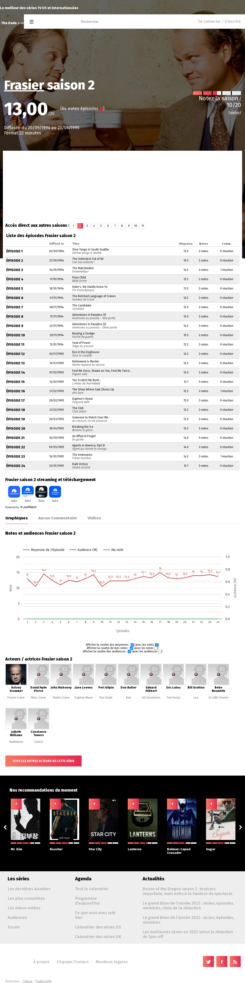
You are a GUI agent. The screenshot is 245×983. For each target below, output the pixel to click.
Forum (14, 927)
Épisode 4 (14, 279)
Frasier (24, 85)
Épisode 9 (14, 326)
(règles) (234, 113)
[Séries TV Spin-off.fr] (51, 21)
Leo (196, 697)
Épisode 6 (14, 298)
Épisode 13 (15, 363)
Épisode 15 (15, 382)
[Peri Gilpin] (106, 684)
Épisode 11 (15, 345)
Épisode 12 (15, 354)
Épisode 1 (14, 251)
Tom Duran (173, 697)
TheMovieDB (43, 981)
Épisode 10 (15, 335)
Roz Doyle (106, 697)
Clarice (38, 742)
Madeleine (16, 742)
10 (135, 226)
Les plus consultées (26, 898)
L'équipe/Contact (73, 961)
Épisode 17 (15, 401)
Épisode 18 (15, 410)
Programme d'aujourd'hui (87, 900)
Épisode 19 (15, 419)
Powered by (12, 507)
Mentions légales (112, 961)
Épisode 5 (14, 289)
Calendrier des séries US (98, 927)
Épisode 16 (15, 391)
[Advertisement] (122, 186)
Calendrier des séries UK (98, 936)
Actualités (153, 879)
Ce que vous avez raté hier (95, 915)
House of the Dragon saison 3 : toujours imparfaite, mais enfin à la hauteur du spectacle (188, 891)
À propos (41, 961)
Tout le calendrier (92, 888)
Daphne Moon (83, 697)
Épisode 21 (15, 438)
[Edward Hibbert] (151, 684)
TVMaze (27, 981)
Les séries (18, 879)
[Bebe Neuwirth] (218, 684)
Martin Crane (61, 697)
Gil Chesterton (151, 697)
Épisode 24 (15, 466)
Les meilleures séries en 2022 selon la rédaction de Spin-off (188, 934)
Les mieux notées (24, 907)
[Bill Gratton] (196, 684)
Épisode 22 (15, 447)
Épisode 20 (15, 429)
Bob (128, 697)
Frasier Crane (16, 697)
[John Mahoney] (61, 684)
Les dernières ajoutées (29, 888)
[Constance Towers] (38, 728)
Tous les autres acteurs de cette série (43, 761)
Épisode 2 (14, 261)
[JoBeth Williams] (16, 728)
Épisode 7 (14, 307)
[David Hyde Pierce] (38, 684)
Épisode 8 (14, 317)
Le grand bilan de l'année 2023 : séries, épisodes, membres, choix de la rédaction (188, 905)
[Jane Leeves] (83, 684)
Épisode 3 (14, 270)
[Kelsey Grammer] (16, 684)
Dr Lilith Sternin (218, 697)
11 (142, 226)
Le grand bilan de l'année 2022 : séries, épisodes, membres (188, 920)
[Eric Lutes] (173, 684)
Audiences (17, 917)
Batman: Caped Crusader (178, 851)
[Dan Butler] (128, 684)
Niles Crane (38, 697)
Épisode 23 (15, 457)
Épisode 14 (15, 373)
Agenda (83, 879)
